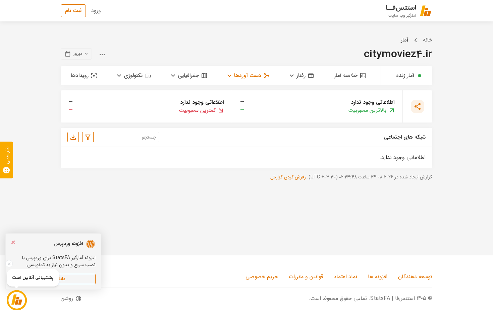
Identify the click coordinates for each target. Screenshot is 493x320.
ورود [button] (96, 10)
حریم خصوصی (261, 276)
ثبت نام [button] (73, 10)
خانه (427, 40)
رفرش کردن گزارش (288, 177)
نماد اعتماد (345, 276)
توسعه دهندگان (415, 276)
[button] (301, 75)
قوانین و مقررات (306, 276)
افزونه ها (377, 276)
